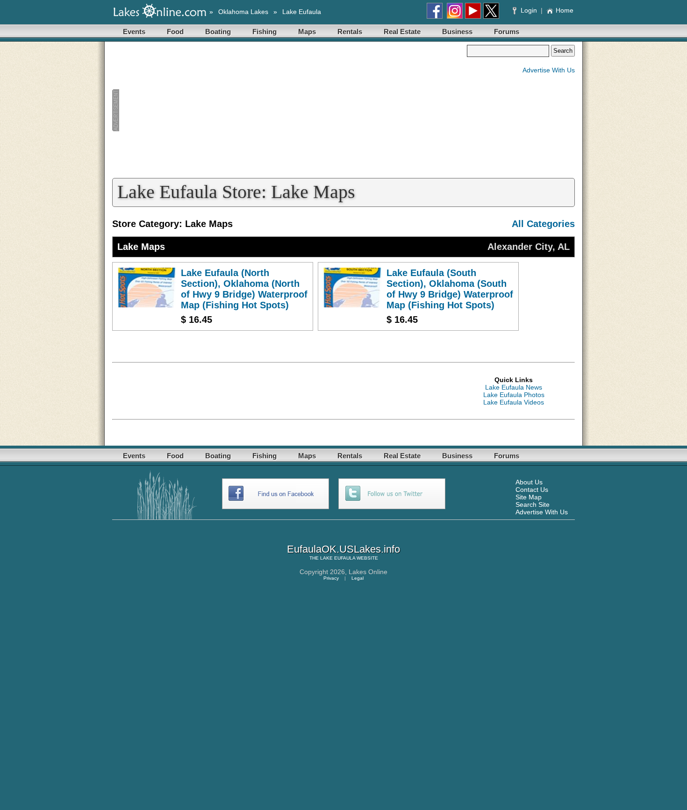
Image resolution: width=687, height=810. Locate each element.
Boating (218, 32)
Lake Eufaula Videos (513, 402)
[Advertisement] (289, 110)
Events (134, 32)
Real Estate (402, 32)
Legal (357, 578)
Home (564, 10)
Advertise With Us (548, 70)
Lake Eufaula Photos (513, 394)
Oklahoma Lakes (243, 11)
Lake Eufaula (301, 11)
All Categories (543, 224)
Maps (307, 32)
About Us (529, 482)
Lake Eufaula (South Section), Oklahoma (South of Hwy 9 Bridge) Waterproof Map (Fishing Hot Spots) (449, 289)
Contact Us (531, 489)
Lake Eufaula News (513, 387)
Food (175, 32)
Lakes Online (368, 572)
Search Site (532, 504)
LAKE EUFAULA (337, 558)
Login (529, 10)
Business (457, 32)
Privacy (331, 578)
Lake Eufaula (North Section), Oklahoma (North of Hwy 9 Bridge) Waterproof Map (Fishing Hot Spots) (244, 289)
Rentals (349, 32)
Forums (506, 32)
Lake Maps (141, 247)
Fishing (264, 32)
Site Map (528, 497)
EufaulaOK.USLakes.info (343, 549)
